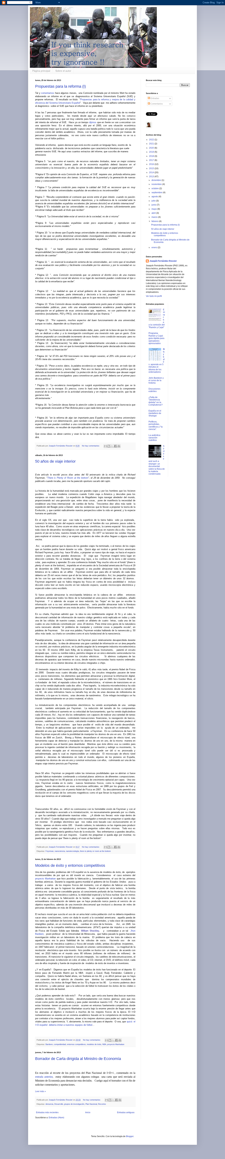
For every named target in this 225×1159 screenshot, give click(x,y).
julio (154, 201)
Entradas (154, 98)
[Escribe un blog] (109, 446)
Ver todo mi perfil (154, 296)
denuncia (49, 1104)
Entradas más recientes (47, 1112)
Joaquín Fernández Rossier (163, 261)
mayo (154, 209)
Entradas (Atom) (56, 1117)
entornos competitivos (76, 1044)
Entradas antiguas (125, 1112)
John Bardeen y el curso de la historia (156, 380)
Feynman (50, 851)
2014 (152, 172)
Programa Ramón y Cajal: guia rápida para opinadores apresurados (156, 338)
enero (155, 247)
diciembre (157, 180)
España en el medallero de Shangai (155, 413)
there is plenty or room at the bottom (95, 851)
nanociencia (60, 851)
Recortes (102, 1104)
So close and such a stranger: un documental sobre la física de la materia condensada (157, 460)
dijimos (92, 122)
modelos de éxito (94, 1044)
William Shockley (90, 930)
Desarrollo (58, 1104)
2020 (152, 148)
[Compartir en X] (112, 446)
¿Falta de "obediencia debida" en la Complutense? (156, 401)
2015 (152, 168)
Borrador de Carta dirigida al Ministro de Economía (78, 1058)
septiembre (157, 192)
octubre (155, 188)
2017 (152, 160)
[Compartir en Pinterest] (119, 446)
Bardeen (49, 1044)
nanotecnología (72, 851)
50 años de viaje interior (55, 461)
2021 (152, 143)
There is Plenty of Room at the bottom (67, 477)
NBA (104, 1044)
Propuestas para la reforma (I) (60, 86)
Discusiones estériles (154, 390)
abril (154, 213)
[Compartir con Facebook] (115, 446)
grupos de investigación (74, 1104)
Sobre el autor (63, 70)
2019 (152, 152)
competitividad (60, 1044)
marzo (155, 217)
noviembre (157, 184)
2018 (152, 156)
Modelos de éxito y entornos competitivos (70, 865)
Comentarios (156, 104)
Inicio (87, 1112)
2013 (152, 176)
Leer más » (40, 1091)
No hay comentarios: (91, 446)
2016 (152, 164)
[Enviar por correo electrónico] (105, 446)
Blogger (129, 1136)
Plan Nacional (91, 1104)
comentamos (47, 93)
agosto (155, 196)
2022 (152, 139)
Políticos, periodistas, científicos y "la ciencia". (156, 425)
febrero (155, 221)
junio (154, 205)
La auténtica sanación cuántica (154, 438)
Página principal (41, 70)
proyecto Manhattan (45, 878)
